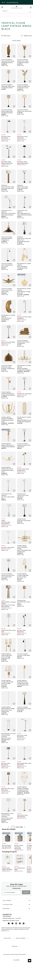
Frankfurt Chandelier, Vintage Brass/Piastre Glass (7, 420)
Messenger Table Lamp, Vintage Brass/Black (8, 86)
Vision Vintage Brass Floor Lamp (7, 265)
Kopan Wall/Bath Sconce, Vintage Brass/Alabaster (24, 420)
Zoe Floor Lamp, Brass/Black (6, 137)
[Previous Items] (8, 827)
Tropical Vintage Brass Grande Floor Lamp (23, 86)
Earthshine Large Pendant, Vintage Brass (7, 367)
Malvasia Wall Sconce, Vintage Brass (23, 342)
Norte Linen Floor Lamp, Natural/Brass (8, 605)
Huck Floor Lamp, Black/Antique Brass (22, 162)
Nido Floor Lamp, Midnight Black (6, 738)
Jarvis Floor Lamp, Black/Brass (22, 735)
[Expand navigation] (3, 7)
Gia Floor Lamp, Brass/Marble (5, 522)
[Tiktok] (13, 923)
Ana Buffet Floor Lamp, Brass (23, 602)
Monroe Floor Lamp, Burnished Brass (7, 818)
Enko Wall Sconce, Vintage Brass (6, 318)
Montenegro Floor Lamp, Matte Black (24, 709)
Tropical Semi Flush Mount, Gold (6, 290)
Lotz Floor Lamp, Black (23, 655)
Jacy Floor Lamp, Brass (7, 547)
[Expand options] (29, 900)
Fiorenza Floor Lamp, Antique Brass (23, 469)
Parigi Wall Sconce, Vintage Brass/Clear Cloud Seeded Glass (23, 683)
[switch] (22, 35)
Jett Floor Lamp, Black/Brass (5, 764)
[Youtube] (16, 923)
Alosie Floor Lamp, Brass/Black (22, 137)
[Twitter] (24, 923)
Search (5, 11)
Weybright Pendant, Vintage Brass (6, 239)
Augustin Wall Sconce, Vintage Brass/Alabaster (8, 445)
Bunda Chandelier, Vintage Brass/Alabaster (24, 369)
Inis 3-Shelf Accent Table (19, 868)
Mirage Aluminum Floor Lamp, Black (24, 445)
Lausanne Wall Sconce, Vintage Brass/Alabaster (8, 394)
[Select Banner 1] (3, 2)
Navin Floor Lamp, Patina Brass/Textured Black (8, 214)
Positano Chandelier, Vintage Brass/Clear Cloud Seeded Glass (23, 789)
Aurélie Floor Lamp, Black (24, 393)
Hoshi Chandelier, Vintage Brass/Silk (22, 267)
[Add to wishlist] (14, 56)
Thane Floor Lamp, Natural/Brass (22, 815)
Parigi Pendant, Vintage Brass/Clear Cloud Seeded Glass (8, 710)
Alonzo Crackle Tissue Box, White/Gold (18, 847)
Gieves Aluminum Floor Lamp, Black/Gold (8, 576)
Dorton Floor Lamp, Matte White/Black (22, 187)
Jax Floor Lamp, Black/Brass (21, 630)
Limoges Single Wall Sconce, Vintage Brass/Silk (22, 576)
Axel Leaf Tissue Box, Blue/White (6, 846)
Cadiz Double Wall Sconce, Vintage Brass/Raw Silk (6, 656)
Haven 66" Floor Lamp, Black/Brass (7, 789)
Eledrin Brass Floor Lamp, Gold (8, 630)
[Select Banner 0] (2, 2)
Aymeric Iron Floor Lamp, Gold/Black (24, 317)
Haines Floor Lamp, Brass (24, 111)
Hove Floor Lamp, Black (23, 520)
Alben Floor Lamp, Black (8, 342)
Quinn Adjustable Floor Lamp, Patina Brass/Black (24, 214)
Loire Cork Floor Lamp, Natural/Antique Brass (7, 187)
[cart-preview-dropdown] (31, 7)
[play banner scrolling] (4, 2)
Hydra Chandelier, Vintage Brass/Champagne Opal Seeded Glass (24, 549)
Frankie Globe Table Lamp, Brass (7, 868)
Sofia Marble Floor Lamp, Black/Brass (24, 764)
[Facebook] (20, 923)
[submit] (30, 12)
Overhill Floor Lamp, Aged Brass (23, 496)
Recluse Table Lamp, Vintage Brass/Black (7, 111)
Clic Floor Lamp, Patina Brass (7, 497)
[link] (16, 900)
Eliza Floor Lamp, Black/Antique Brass (7, 162)
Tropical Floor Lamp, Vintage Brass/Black (23, 61)
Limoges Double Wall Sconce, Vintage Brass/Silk (7, 683)
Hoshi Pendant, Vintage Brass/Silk (23, 292)
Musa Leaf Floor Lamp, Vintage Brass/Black (7, 61)
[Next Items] (24, 827)
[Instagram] (9, 923)
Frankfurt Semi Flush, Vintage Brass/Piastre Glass (7, 470)
